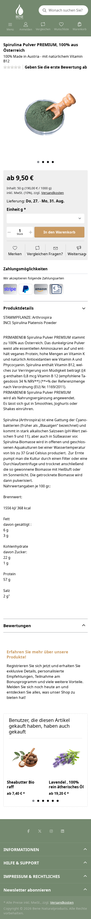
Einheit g (15, 209)
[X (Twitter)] (40, 831)
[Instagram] (51, 831)
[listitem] (45, 115)
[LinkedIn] (63, 831)
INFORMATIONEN (21, 849)
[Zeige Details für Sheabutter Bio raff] (24, 759)
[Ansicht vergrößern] (45, 115)
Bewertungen (17, 625)
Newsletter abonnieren (27, 890)
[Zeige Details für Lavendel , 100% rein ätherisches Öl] (66, 759)
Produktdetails (18, 308)
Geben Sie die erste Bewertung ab (56, 67)
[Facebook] (28, 831)
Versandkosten (52, 193)
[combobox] (63, 10)
